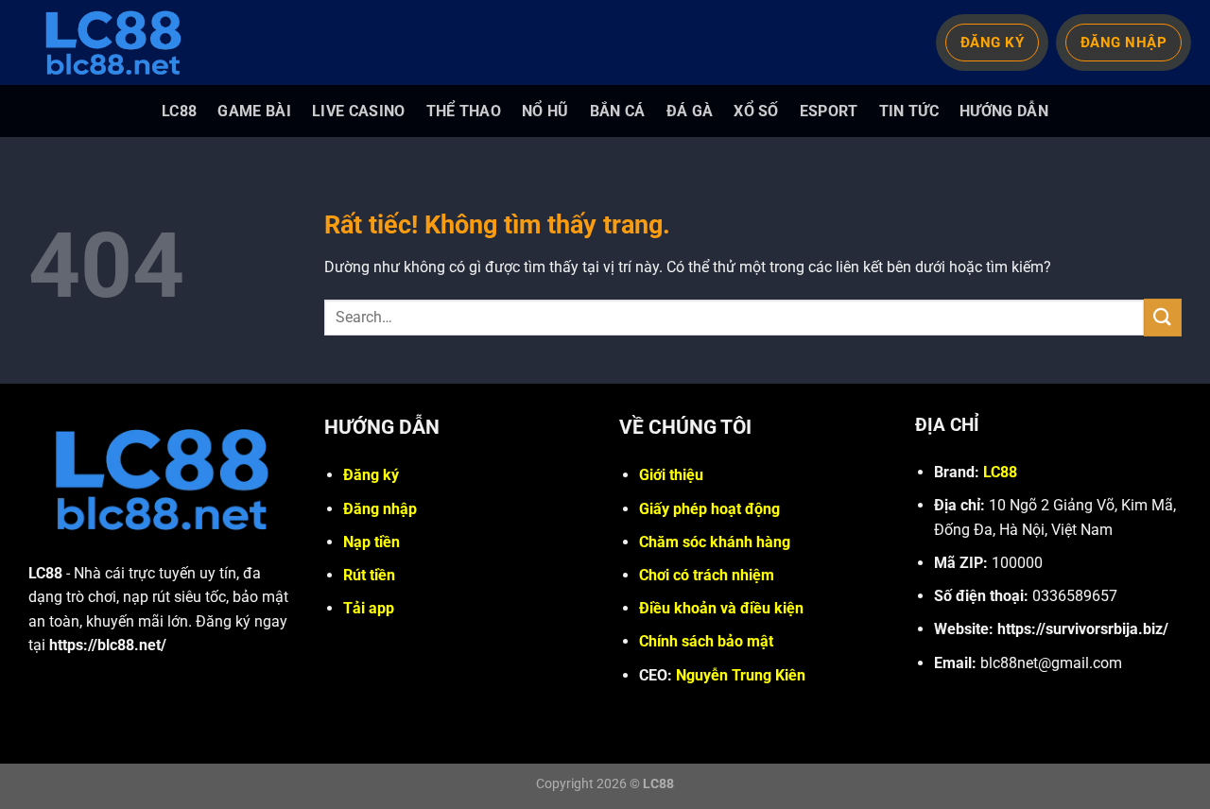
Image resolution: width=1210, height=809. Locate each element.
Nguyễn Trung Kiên (740, 675)
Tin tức (909, 111)
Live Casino (359, 111)
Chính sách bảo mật (706, 641)
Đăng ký (371, 475)
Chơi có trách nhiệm (706, 575)
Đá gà (690, 111)
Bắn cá (618, 111)
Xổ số (756, 111)
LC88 (179, 111)
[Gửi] (1163, 317)
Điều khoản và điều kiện (721, 608)
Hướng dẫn (1003, 111)
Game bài (254, 111)
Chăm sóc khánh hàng (714, 542)
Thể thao (464, 111)
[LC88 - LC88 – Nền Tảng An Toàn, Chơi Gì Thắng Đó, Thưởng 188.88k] (122, 42)
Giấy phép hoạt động (709, 509)
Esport (829, 111)
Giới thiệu (671, 475)
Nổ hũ (545, 111)
